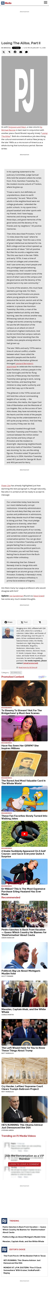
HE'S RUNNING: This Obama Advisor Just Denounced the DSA (22, 1126)
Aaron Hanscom (7, 938)
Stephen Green (7, 1130)
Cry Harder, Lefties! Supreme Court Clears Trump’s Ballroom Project (22, 1087)
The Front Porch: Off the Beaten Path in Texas (25, 1256)
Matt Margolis (7, 1053)
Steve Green (38, 596)
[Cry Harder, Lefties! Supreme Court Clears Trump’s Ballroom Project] (24, 1070)
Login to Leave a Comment (24, 1164)
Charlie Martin (7, 1015)
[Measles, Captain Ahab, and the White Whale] (24, 993)
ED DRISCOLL (16, 672)
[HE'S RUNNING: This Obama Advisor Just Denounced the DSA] (24, 1109)
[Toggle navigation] (45, 3)
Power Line (6, 485)
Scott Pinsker (7, 976)
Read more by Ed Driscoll (28, 667)
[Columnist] (8, 633)
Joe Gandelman (16, 596)
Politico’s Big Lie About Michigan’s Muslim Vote (20, 972)
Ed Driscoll (6, 48)
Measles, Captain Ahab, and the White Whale (23, 1010)
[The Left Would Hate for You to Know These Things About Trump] (24, 1032)
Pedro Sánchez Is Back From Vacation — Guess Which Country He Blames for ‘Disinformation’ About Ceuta (23, 932)
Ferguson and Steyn (17, 127)
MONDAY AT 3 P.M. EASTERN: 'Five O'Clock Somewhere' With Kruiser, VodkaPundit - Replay (22, 1270)
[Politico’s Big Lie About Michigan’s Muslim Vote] (24, 955)
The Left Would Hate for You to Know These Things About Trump (23, 1049)
